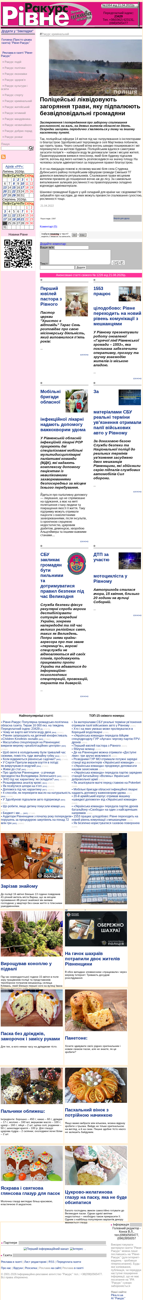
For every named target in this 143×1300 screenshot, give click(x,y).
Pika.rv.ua (117, 1295)
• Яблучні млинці (83, 749)
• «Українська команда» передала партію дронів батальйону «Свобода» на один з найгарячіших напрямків (105, 810)
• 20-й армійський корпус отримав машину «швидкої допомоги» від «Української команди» (104, 798)
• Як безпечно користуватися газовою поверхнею (106, 823)
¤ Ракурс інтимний (14, 112)
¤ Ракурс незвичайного (17, 124)
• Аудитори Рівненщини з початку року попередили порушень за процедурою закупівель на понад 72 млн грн (36, 820)
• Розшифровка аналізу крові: (21, 782)
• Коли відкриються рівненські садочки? (28, 759)
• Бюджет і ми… (12, 813)
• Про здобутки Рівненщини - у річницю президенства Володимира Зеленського (28, 774)
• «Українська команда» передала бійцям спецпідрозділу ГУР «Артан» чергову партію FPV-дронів (106, 739)
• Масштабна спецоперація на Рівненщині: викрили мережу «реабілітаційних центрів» (31, 744)
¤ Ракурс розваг (12, 136)
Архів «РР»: (14, 166)
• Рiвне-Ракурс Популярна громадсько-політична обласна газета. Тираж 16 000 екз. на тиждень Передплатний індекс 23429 (34, 725)
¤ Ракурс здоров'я (14, 79)
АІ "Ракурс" (118, 1298)
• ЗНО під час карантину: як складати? (27, 779)
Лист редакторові (35, 1261)
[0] (41, 729)
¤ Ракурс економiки (14, 73)
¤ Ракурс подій (11, 61)
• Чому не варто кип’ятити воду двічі (26, 732)
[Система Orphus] (64, 236)
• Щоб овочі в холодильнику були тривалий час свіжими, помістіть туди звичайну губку (33, 754)
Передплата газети (69, 1261)
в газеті (78, 1268)
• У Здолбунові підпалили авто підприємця (30, 799)
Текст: (44, 263)
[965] (41, 739)
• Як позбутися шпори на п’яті (21, 786)
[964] (54, 732)
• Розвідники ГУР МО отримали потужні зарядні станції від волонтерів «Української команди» (104, 760)
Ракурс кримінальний (55, 34)
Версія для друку (122, 218)
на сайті (56, 1268)
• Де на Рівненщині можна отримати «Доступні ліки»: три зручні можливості (104, 754)
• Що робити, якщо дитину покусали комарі (30, 806)
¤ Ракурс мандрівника (16, 118)
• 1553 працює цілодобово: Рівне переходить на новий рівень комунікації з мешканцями (105, 818)
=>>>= (84, 354)
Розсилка (31, 1268)
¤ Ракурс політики (13, 67)
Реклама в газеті (11, 1261)
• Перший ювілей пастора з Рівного (96, 745)
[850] (45, 786)
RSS (51, 1261)
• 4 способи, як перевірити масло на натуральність (36, 792)
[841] (44, 783)
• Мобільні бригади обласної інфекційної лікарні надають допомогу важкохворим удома (104, 791)
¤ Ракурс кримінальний (17, 101)
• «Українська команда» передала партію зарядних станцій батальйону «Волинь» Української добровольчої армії (107, 776)
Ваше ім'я (47, 247)
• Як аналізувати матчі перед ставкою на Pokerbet (106, 782)
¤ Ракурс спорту (12, 95)
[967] (44, 790)
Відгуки (18, 1268)
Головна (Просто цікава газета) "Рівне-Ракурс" (16, 41)
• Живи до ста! (11, 769)
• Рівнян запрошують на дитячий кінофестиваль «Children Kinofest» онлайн (34, 737)
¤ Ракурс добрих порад (17, 130)
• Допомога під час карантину (21, 789)
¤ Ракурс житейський (15, 107)
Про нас (6, 1268)
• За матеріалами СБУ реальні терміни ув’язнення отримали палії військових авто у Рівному (107, 723)
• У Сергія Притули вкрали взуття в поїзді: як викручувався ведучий (30, 764)
